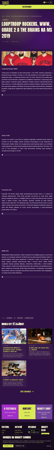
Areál (3, 432)
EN (46, 2)
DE (48, 2)
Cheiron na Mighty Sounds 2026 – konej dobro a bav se (12, 349)
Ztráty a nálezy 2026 (13, 380)
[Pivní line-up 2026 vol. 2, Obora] (40, 336)
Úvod (3, 16)
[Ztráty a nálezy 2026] (14, 368)
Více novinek (25, 391)
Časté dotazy (18, 430)
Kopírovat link (29, 318)
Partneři (3, 430)
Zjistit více (10, 415)
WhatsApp (20, 318)
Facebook (9, 318)
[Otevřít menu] (51, 2)
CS (44, 2)
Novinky (8, 16)
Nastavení (49, 445)
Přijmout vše (8, 445)
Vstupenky (27, 6)
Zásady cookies (40, 442)
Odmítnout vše (19, 445)
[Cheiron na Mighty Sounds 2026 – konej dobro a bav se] (14, 336)
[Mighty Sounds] (5, 3)
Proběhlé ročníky (19, 432)
